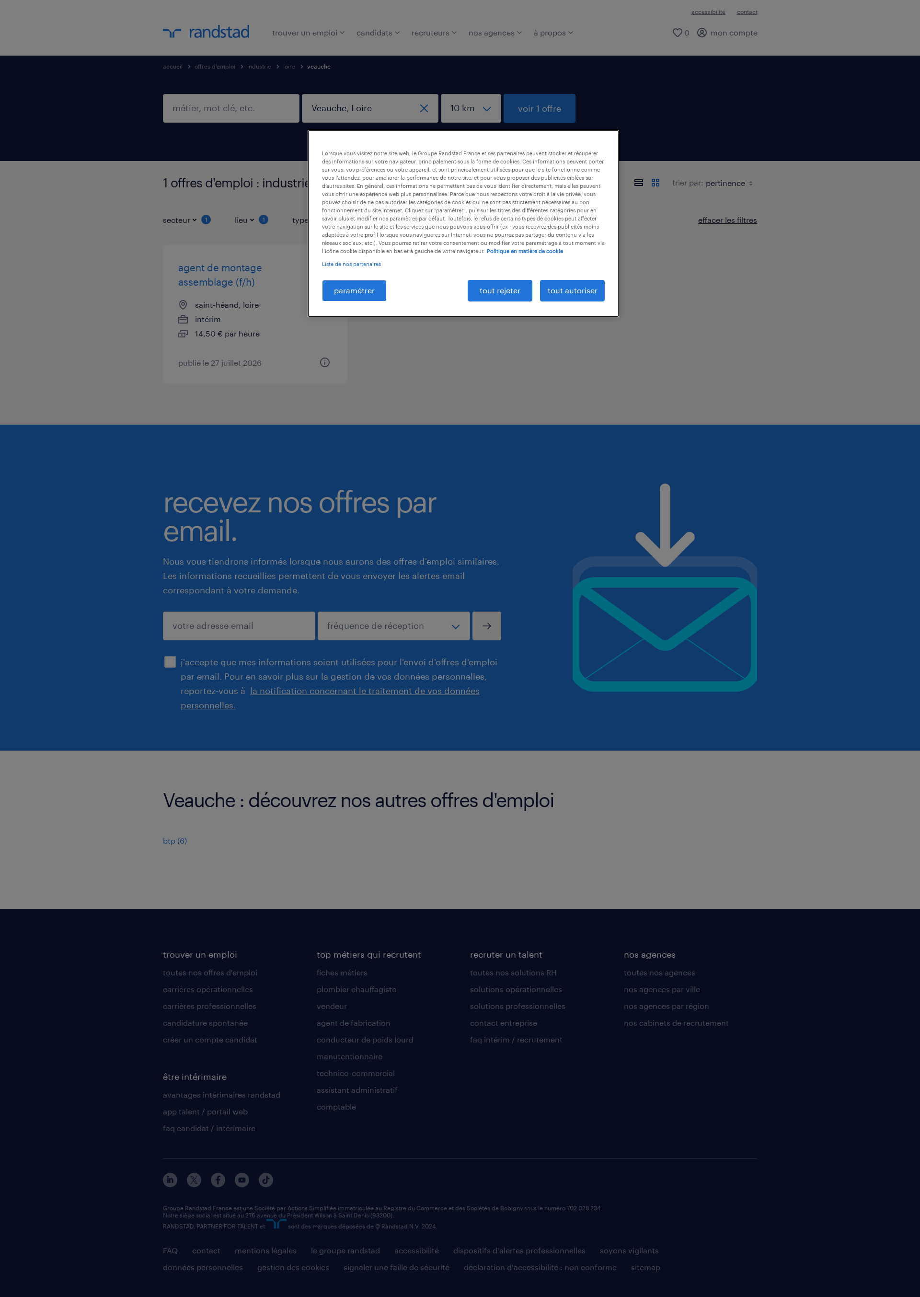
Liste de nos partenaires (351, 264)
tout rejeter (500, 290)
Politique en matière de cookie (525, 251)
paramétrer (354, 290)
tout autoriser (573, 290)
